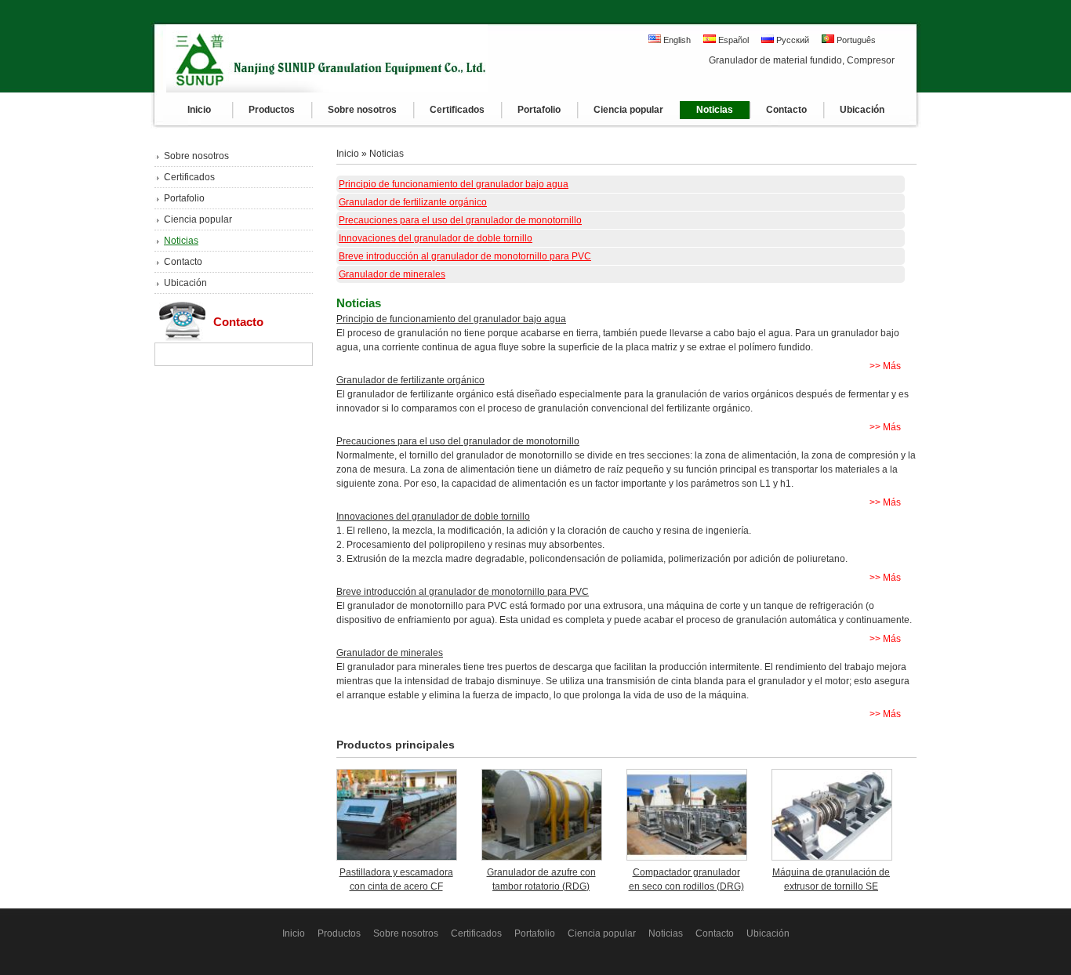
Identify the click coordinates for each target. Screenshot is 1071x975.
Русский (791, 40)
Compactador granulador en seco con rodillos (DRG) (686, 879)
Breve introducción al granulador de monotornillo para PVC (465, 256)
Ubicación (185, 282)
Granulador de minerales (392, 274)
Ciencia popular (198, 219)
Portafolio (184, 198)
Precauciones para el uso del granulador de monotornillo (460, 220)
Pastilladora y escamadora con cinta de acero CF (396, 879)
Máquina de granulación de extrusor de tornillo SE (831, 879)
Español (732, 40)
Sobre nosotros (196, 155)
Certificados (189, 177)
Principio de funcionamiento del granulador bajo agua (453, 184)
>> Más (885, 366)
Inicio (347, 153)
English (676, 40)
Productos (339, 933)
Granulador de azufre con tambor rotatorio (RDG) (541, 879)
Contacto (183, 261)
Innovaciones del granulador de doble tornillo (435, 238)
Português (855, 40)
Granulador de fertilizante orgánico (413, 202)
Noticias (181, 240)
